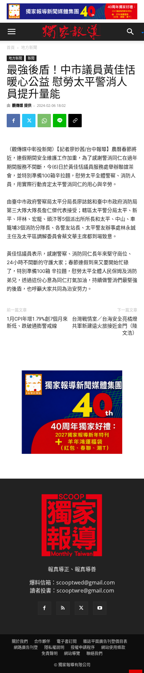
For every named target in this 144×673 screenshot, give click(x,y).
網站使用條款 (113, 647)
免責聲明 (50, 653)
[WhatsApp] (44, 120)
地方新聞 (29, 47)
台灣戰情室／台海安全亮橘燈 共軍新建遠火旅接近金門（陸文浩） (104, 326)
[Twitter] (28, 120)
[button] (11, 32)
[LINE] (59, 120)
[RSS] (63, 608)
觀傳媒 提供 (21, 105)
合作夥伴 (42, 641)
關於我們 (20, 641)
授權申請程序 (83, 647)
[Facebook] (13, 120)
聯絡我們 (94, 653)
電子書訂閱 (67, 641)
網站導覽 (72, 653)
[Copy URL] (75, 120)
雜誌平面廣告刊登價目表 (105, 641)
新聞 (31, 58)
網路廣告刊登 (26, 647)
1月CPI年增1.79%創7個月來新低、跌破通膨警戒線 (37, 322)
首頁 (11, 47)
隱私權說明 (54, 647)
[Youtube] (99, 608)
